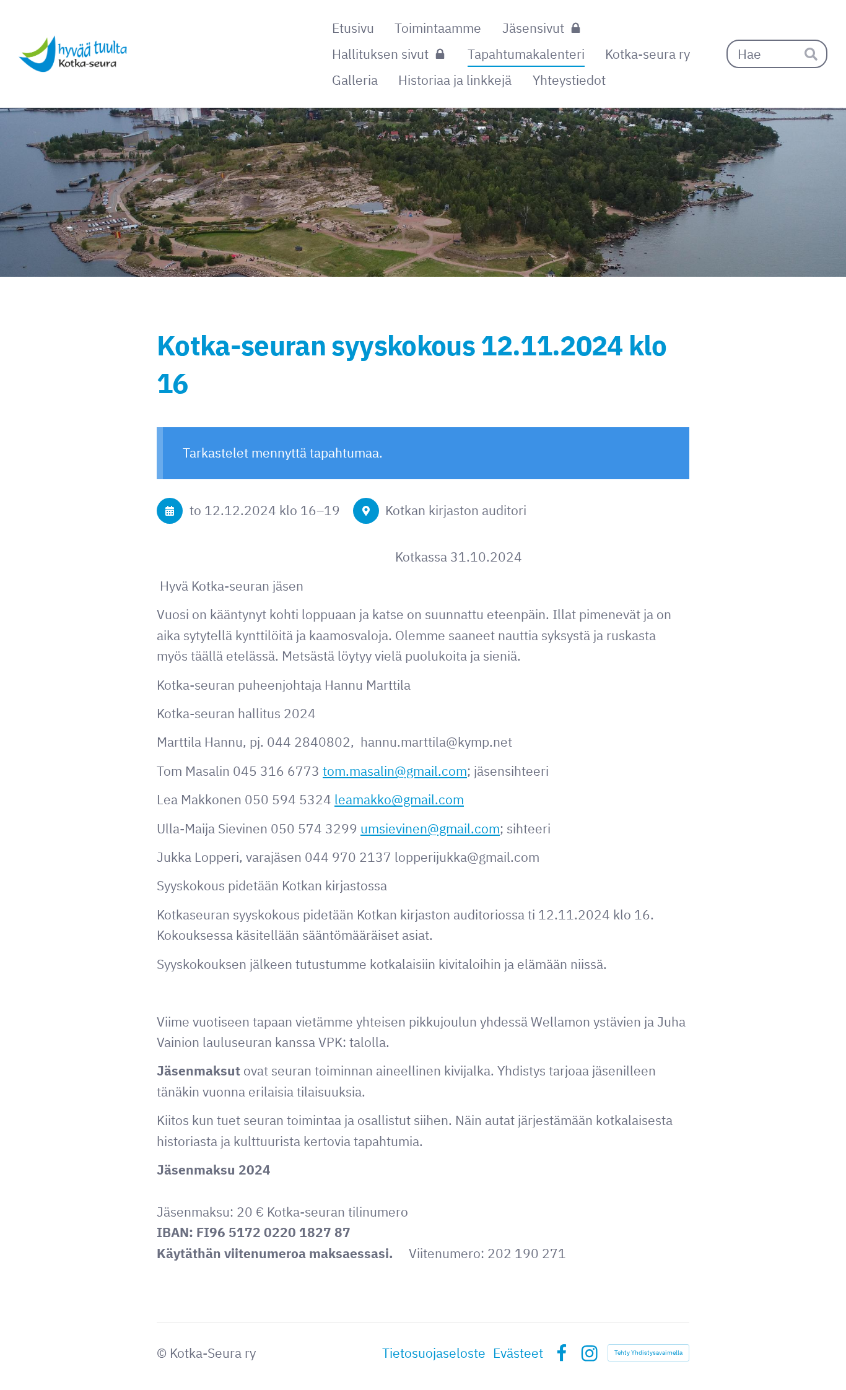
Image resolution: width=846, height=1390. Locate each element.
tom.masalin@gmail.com (395, 771)
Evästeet (518, 1353)
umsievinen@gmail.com (430, 828)
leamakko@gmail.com (399, 799)
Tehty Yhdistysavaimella (648, 1353)
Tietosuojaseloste (434, 1353)
